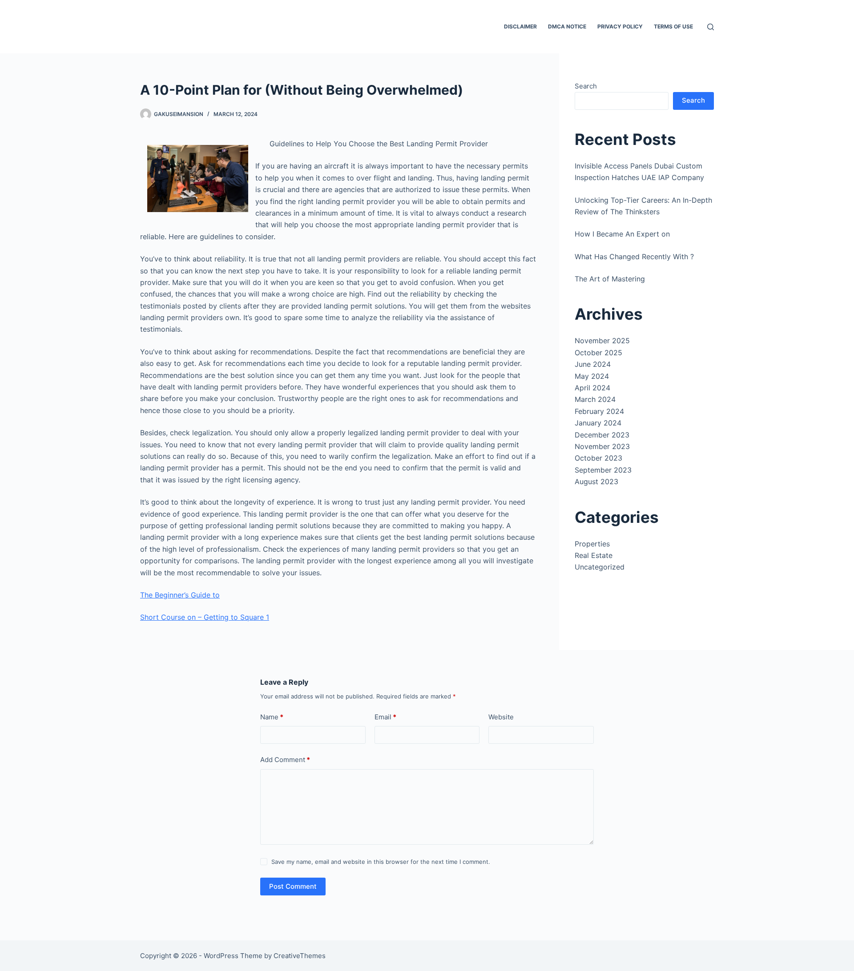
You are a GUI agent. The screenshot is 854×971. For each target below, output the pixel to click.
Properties (592, 543)
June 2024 (593, 364)
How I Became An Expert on (622, 233)
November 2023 (602, 446)
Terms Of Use (673, 26)
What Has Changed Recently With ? (634, 256)
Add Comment (285, 759)
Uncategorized (599, 566)
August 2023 (596, 481)
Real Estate (593, 555)
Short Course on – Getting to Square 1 (204, 617)
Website (501, 717)
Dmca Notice (567, 26)
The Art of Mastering (610, 278)
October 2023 (598, 457)
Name (271, 717)
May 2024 (592, 376)
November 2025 (602, 340)
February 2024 (599, 411)
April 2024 (592, 387)
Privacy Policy (620, 26)
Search (586, 86)
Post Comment (293, 886)
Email (385, 717)
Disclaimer (520, 26)
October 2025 (598, 352)
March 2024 (595, 399)
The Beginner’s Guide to (180, 594)
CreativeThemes (300, 955)
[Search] (710, 27)
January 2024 (598, 422)
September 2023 (603, 469)
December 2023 (602, 434)
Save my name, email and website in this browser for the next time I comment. (380, 861)
